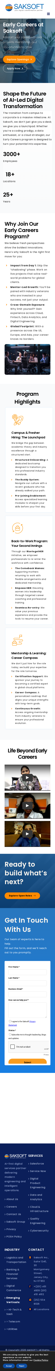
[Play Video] (27, 777)
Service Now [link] (38, 1171)
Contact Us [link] (13, 1214)
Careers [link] (11, 1206)
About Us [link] (12, 1199)
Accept (9, 1366)
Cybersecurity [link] (39, 1230)
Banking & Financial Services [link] (12, 1274)
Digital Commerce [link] (13, 1288)
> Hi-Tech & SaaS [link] (14, 1312)
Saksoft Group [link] (15, 1221)
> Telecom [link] (13, 1321)
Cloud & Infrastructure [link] (39, 1209)
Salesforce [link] (37, 1163)
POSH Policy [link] (14, 1236)
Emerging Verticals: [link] (13, 1300)
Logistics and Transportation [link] (15, 1260)
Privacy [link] (11, 1229)
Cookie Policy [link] (40, 1360)
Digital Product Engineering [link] (37, 1183)
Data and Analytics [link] (36, 1197)
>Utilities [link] (11, 1329)
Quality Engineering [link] (37, 1221)
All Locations (41, 1309)
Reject (21, 1366)
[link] (24, 7)
